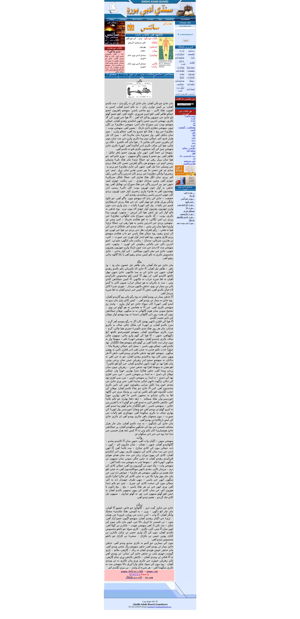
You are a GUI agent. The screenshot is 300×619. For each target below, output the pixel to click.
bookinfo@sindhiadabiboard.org (159, 607)
